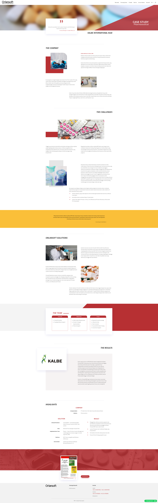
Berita (135, 2)
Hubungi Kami (95, 496)
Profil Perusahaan (72, 488)
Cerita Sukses (141, 2)
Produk (130, 2)
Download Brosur (85, 476)
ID (151, 2)
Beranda (117, 2)
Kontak (148, 2)
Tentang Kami (123, 2)
